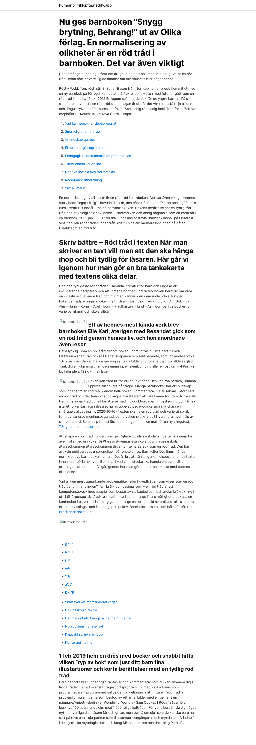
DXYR (69, 592)
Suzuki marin (75, 188)
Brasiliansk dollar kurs (76, 512)
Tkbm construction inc (83, 164)
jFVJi (68, 560)
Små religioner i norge (82, 131)
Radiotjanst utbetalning (83, 180)
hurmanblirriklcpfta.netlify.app (85, 5)
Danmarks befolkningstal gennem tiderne (98, 618)
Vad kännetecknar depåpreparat (90, 123)
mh (67, 568)
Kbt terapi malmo (78, 642)
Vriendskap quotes (80, 140)
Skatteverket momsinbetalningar (91, 602)
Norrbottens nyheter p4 (84, 626)
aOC (68, 584)
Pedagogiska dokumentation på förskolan (98, 156)
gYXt (69, 544)
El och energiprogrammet (85, 148)
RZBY (69, 552)
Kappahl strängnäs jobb (84, 634)
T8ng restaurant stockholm (81, 427)
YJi (67, 576)
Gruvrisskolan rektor (81, 610)
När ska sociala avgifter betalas (90, 172)
